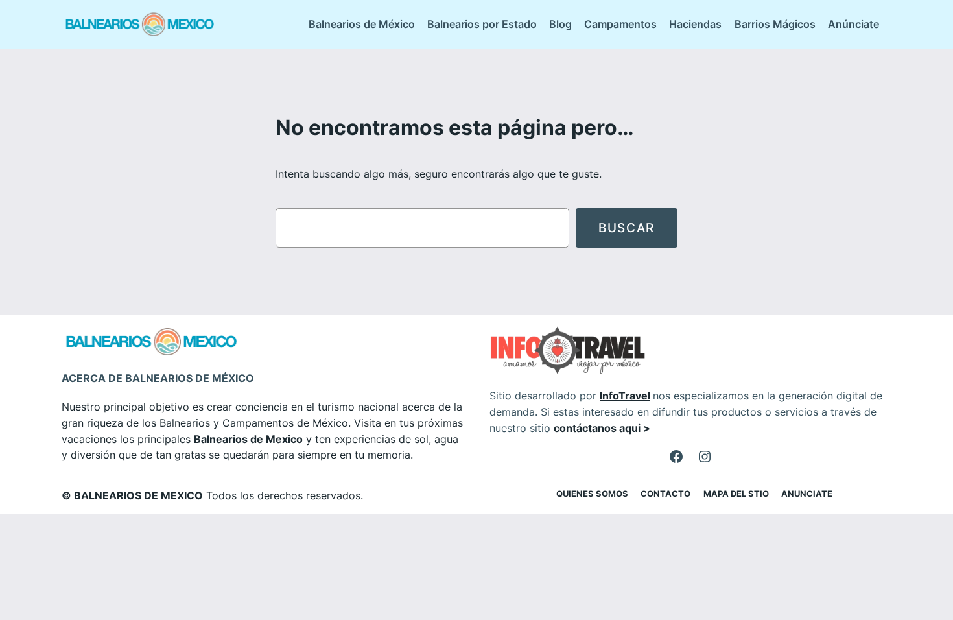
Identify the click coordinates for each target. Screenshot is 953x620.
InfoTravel (625, 395)
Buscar (626, 227)
